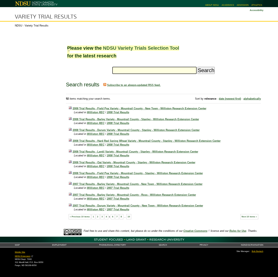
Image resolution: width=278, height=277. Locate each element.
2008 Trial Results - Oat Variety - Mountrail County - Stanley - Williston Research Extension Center (134, 162)
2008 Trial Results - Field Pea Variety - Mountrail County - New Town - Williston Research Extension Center (139, 108)
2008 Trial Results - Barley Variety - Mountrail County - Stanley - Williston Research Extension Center (136, 119)
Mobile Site (20, 252)
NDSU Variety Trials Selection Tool (141, 48)
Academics (228, 5)
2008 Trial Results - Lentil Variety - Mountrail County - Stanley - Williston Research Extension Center (135, 151)
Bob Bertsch (257, 251)
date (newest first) (230, 98)
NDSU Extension (23, 256)
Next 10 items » (249, 216)
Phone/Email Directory (112, 245)
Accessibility (256, 10)
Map (17, 245)
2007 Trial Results (118, 187)
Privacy (204, 245)
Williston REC (95, 112)
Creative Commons (195, 230)
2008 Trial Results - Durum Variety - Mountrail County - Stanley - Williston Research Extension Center (136, 130)
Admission (243, 5)
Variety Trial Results (46, 16)
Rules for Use (237, 230)
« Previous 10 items (80, 216)
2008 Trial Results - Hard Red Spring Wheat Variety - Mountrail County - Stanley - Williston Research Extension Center (147, 140)
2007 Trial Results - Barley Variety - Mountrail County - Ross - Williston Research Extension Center (134, 194)
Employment (59, 245)
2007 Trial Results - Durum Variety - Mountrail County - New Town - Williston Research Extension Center (138, 205)
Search (163, 245)
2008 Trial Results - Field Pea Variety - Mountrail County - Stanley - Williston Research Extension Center (138, 173)
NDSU (18, 25)
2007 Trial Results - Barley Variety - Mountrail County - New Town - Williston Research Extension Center (137, 184)
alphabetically (252, 98)
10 (129, 216)
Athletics (256, 5)
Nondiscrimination (252, 245)
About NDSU (212, 5)
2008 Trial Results (118, 112)
